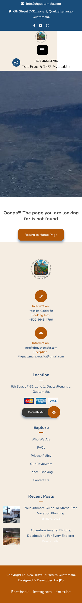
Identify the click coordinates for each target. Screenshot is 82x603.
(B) (61, 580)
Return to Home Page (37, 233)
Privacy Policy (41, 456)
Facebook (20, 591)
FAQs (41, 447)
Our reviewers (41, 464)
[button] (42, 50)
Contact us (41, 480)
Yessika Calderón (41, 311)
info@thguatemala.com (43, 4)
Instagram (42, 591)
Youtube (63, 591)
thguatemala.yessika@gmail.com (41, 357)
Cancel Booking (41, 472)
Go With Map (36, 412)
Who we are (41, 439)
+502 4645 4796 (46, 61)
